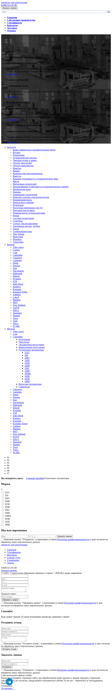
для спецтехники (14, 2)
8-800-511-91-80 (9, 5)
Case (15, 252)
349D (27, 381)
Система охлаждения (23, 218)
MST (15, 302)
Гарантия (11, 549)
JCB (15, 281)
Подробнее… (7, 688)
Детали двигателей (22, 163)
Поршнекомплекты (22, 200)
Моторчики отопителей (24, 184)
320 (26, 355)
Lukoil (16, 297)
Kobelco (17, 286)
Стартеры (17, 221)
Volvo (15, 323)
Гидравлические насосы (25, 157)
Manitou (17, 300)
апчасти (11, 147)
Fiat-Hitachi (18, 271)
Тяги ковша (18, 234)
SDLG (16, 310)
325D (27, 363)
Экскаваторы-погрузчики (31, 344)
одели (11, 329)
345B (27, 376)
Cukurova (17, 258)
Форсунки (18, 236)
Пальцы (17, 192)
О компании (13, 560)
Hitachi (16, 276)
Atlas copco (18, 247)
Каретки (17, 168)
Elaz (15, 268)
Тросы (16, 229)
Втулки (16, 152)
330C (27, 368)
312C (27, 352)
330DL (27, 373)
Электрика (18, 242)
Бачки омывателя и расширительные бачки (34, 150)
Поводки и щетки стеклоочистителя (31, 197)
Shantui (16, 315)
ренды (11, 244)
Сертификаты (14, 552)
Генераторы (18, 155)
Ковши (16, 171)
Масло (16, 181)
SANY (16, 308)
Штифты (17, 239)
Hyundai (17, 279)
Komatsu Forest (20, 292)
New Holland (19, 305)
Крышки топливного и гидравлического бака (35, 179)
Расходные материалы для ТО (28, 207)
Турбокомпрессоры (22, 231)
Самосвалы (24, 386)
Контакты (12, 555)
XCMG (16, 326)
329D (27, 365)
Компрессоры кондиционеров (28, 173)
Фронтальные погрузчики (32, 347)
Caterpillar (17, 255)
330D (27, 371)
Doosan (16, 265)
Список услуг (14, 557)
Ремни (16, 215)
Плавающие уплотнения (25, 194)
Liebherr (17, 294)
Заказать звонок (9, 8)
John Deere (18, 284)
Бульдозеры (24, 339)
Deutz (15, 263)
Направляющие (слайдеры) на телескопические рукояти (41, 186)
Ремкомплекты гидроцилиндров (29, 213)
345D (27, 379)
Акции (10, 563)
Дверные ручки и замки (25, 160)
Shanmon (17, 313)
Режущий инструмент (24, 210)
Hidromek (17, 273)
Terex (15, 318)
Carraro (16, 250)
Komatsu (17, 289)
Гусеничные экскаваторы (31, 350)
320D (27, 360)
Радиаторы (18, 205)
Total (15, 321)
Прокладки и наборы (23, 202)
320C (27, 358)
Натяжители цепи (22, 189)
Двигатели (24, 342)
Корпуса (17, 176)
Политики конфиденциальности (73, 539)
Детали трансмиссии (23, 165)
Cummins (17, 260)
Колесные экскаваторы (30, 384)
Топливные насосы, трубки (26, 226)
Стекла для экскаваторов (25, 223)
